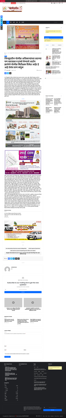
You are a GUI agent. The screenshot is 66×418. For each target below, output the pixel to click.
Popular (47, 45)
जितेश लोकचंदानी (26, 416)
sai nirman (23, 98)
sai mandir (44, 373)
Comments (59, 45)
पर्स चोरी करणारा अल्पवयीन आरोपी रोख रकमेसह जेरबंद (40, 376)
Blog (5, 385)
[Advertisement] (42, 12)
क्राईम (17, 22)
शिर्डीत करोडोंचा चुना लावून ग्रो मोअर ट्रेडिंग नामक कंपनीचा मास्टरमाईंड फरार (56, 63)
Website (25, 350)
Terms (49, 416)
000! (37, 367)
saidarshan (7, 70)
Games (7, 388)
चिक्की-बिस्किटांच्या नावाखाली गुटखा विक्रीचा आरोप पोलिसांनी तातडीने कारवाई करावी (35, 320)
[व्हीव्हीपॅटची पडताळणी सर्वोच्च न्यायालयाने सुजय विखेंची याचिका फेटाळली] (48, 72)
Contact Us (61, 416)
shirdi (35, 375)
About (46, 416)
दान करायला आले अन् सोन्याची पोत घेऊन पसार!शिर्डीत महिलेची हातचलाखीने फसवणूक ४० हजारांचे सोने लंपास (49, 101)
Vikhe (42, 375)
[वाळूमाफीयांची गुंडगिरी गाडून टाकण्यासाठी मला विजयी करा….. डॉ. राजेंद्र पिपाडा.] (48, 57)
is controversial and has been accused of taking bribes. (16, 248)
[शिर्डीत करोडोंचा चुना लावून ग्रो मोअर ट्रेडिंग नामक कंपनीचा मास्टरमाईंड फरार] (48, 63)
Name (5, 346)
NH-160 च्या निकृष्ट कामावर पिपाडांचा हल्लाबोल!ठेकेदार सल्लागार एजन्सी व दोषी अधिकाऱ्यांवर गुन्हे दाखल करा (12, 215)
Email (5, 350)
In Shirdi (42, 371)
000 (34, 367)
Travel (7, 390)
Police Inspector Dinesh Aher (34, 248)
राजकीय (14, 22)
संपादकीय (23, 22)
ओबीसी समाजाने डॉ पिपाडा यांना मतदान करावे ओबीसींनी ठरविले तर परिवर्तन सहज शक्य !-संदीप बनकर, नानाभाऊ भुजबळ (56, 51)
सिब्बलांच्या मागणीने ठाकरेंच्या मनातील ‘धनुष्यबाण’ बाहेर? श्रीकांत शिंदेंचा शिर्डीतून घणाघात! (57, 110)
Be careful (35, 371)
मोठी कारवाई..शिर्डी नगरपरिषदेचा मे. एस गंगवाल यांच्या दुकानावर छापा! (52, 67)
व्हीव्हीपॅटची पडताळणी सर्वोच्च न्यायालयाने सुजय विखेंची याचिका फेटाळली (56, 72)
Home (5, 22)
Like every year (36, 373)
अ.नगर (8, 22)
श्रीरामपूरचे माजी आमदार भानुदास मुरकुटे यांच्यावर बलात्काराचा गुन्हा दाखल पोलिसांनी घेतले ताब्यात (39, 382)
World (6, 387)
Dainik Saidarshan (19, 416)
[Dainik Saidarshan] (12, 9)
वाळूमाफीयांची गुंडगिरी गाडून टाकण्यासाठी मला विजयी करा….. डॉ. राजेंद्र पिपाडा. (56, 58)
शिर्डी (10, 22)
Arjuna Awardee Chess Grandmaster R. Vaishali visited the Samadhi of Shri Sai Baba (40, 369)
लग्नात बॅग (35, 380)
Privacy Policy (56, 416)
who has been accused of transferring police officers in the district (23, 250)
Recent (53, 45)
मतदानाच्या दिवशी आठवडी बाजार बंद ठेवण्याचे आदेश (40, 378)
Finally (39, 371)
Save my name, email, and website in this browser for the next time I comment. (17, 353)
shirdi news (38, 375)
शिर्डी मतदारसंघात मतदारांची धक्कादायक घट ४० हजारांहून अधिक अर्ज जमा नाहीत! (9, 320)
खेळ (19, 22)
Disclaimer (52, 416)
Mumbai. (41, 373)
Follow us (50, 364)
